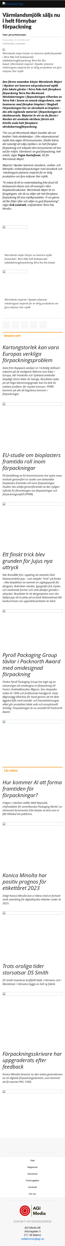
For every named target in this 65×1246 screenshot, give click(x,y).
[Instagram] (40, 1144)
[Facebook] (25, 1144)
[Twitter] (32, 1144)
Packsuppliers (32, 1180)
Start (32, 1160)
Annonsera (33, 1174)
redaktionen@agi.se (32, 1238)
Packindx (32, 1187)
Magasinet (32, 1167)
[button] (49, 4)
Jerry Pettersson (17, 34)
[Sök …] (58, 4)
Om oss (32, 1194)
